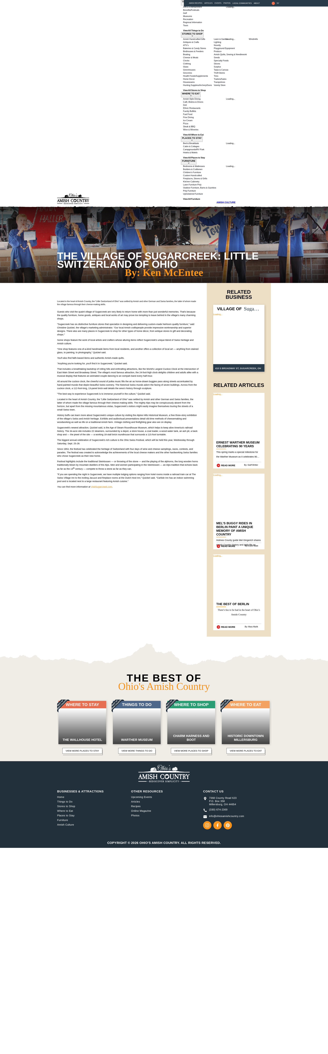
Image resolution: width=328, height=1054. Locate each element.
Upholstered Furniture (193, 194)
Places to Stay (65, 815)
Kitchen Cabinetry (191, 182)
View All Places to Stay (194, 158)
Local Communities (242, 3)
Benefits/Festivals (191, 10)
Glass (185, 67)
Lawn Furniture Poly (192, 185)
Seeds (217, 57)
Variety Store (219, 85)
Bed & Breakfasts (191, 143)
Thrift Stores (219, 73)
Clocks (186, 61)
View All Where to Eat (193, 135)
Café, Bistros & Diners (193, 102)
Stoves (217, 64)
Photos (226, 3)
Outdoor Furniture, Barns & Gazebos (199, 188)
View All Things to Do (193, 30)
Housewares (189, 82)
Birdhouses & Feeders (193, 51)
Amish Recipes (195, 3)
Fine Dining (188, 117)
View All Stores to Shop (194, 90)
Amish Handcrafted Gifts (194, 39)
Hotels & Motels (190, 152)
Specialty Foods (221, 61)
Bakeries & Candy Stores (194, 48)
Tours (185, 25)
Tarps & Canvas (221, 70)
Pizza (185, 123)
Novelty (217, 45)
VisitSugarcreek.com (101, 487)
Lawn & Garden (221, 39)
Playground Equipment (224, 48)
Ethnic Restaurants (191, 108)
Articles (208, 3)
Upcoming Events (141, 797)
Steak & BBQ (189, 126)
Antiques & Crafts (191, 42)
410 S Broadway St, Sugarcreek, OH (238, 368)
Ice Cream (187, 120)
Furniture (62, 820)
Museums (187, 16)
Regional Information (192, 22)
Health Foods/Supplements (195, 76)
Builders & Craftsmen (192, 169)
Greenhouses (189, 70)
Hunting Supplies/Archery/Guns (197, 85)
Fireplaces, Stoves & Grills (195, 178)
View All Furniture (191, 199)
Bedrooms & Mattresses (194, 166)
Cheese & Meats (190, 57)
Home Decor (189, 79)
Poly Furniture (189, 191)
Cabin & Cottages (191, 146)
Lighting (217, 42)
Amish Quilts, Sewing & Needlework (230, 54)
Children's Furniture (192, 172)
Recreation (188, 19)
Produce (218, 51)
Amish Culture (65, 824)
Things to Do (64, 801)
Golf (185, 13)
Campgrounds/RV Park (193, 149)
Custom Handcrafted (192, 175)
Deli (185, 105)
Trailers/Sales (220, 79)
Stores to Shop (66, 806)
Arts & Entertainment (192, 7)
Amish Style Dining (192, 99)
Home (60, 797)
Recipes (136, 806)
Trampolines (219, 82)
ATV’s (186, 45)
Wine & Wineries (190, 130)
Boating (186, 54)
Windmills (253, 39)
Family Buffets (189, 111)
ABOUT (257, 3)
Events (218, 3)
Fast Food (187, 114)
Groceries (187, 73)
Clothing (187, 64)
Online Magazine (141, 810)
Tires (216, 76)
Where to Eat (65, 810)
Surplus (217, 67)
